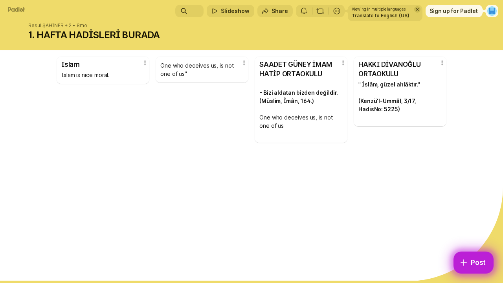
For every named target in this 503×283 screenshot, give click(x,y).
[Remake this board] (320, 11)
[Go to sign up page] (492, 11)
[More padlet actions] (337, 11)
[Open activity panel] (304, 11)
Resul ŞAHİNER (46, 25)
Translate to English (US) (380, 15)
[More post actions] (145, 63)
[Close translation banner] (417, 9)
